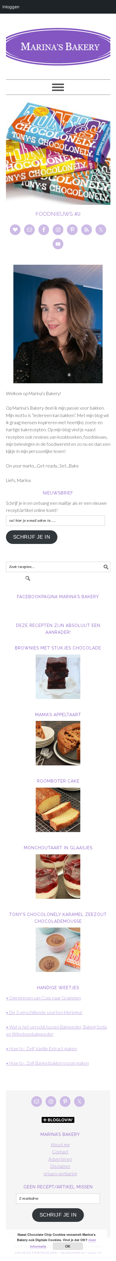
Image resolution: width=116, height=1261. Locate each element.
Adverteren (60, 1159)
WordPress (73, 1252)
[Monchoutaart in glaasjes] (58, 876)
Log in (94, 1252)
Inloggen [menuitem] (10, 6)
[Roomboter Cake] (58, 810)
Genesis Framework (36, 1252)
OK (68, 1246)
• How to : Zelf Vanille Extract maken (41, 1048)
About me (60, 1144)
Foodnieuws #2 (58, 214)
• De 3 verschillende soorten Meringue (44, 1012)
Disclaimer (60, 1166)
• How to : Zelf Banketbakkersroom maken (47, 1063)
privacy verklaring (60, 1173)
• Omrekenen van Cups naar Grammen (43, 997)
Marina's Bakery (58, 44)
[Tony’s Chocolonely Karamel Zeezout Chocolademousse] (58, 950)
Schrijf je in (31, 537)
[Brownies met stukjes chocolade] (58, 677)
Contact (60, 1151)
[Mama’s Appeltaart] (58, 743)
